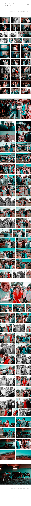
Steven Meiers (20, 503)
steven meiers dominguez (9, 4)
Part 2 (28, 11)
